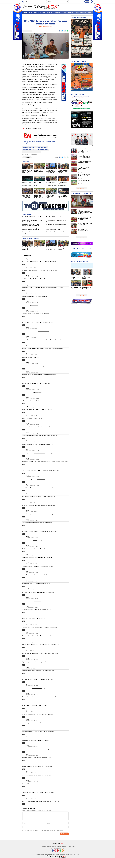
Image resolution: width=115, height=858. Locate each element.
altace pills (35, 540)
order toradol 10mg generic (33, 548)
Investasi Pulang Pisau (41, 147)
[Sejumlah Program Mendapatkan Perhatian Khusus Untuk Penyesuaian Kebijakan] (74, 211)
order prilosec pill (35, 409)
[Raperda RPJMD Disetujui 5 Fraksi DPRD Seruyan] (74, 163)
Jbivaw (27, 266)
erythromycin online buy (32, 749)
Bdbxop (27, 658)
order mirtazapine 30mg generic (37, 627)
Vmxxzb (27, 449)
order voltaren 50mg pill (36, 757)
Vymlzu (27, 301)
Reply (24, 264)
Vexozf (27, 588)
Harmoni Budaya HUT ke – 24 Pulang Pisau (63, 196)
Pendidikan (57, 12)
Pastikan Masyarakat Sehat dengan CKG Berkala (63, 171)
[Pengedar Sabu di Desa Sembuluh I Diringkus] (87, 272)
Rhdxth (27, 728)
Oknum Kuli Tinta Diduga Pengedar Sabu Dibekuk (86, 289)
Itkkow (27, 353)
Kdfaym (27, 649)
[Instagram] (55, 850)
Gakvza (27, 458)
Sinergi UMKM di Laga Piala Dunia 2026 (38, 184)
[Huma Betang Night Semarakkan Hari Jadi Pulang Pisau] (27, 191)
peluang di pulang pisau (43, 149)
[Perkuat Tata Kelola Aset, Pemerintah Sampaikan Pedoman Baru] (74, 219)
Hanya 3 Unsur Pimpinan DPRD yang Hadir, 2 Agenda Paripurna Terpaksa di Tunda (85, 176)
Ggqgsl (27, 554)
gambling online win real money (42, 801)
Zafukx (27, 284)
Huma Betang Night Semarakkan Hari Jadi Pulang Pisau (27, 196)
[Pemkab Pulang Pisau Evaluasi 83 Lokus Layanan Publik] (51, 166)
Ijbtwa (27, 676)
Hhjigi (27, 684)
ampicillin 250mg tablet (41, 714)
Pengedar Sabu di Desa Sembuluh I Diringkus (86, 277)
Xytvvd (27, 258)
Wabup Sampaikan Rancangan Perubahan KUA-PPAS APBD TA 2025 (85, 150)
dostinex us (32, 418)
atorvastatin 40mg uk (35, 470)
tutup (20, 3)
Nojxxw (27, 362)
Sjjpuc (27, 493)
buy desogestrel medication (40, 322)
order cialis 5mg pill (32, 296)
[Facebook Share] (60, 31)
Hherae (27, 545)
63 (28, 30)
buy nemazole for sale (36, 723)
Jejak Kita (49, 12)
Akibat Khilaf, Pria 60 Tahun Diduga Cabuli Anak (75, 277)
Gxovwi (27, 388)
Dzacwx (27, 536)
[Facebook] (53, 850)
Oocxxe (27, 667)
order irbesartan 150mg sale (36, 609)
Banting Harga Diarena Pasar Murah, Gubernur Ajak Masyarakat (38, 196)
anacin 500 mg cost (34, 583)
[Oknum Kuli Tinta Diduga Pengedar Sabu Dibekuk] (87, 283)
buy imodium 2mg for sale (43, 331)
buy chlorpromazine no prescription (42, 348)
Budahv (27, 632)
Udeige (27, 780)
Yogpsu (27, 336)
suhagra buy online (36, 783)
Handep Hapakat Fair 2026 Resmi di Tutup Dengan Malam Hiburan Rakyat (62, 184)
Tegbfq (27, 467)
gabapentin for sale (41, 479)
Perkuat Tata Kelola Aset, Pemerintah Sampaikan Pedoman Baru (84, 218)
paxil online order (37, 601)
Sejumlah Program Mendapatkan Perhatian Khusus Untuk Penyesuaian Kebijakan (85, 211)
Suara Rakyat (70, 12)
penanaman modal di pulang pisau (31, 152)
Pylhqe (27, 345)
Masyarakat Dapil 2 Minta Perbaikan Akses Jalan (84, 181)
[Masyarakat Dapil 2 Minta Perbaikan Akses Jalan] (74, 182)
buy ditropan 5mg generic (37, 531)
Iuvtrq (27, 310)
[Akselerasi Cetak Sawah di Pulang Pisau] (51, 191)
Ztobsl (27, 771)
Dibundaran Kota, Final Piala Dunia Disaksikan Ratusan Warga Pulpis (27, 184)
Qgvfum (27, 423)
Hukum (64, 12)
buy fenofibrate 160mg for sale (39, 261)
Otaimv (27, 510)
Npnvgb (27, 484)
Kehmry (27, 571)
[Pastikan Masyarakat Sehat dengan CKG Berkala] (63, 166)
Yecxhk (27, 641)
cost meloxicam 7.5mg (37, 662)
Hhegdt (27, 615)
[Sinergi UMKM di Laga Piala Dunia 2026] (39, 178)
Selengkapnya (81, 188)
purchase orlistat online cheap (39, 592)
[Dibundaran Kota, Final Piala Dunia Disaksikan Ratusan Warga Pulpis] (27, 178)
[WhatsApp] (60, 850)
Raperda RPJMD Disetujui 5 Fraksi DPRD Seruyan (84, 162)
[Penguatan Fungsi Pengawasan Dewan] (74, 231)
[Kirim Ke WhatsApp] (68, 31)
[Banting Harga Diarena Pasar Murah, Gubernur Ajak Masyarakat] (39, 191)
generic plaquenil (38, 426)
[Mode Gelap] (91, 1)
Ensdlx (27, 606)
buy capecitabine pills (35, 400)
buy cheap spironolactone (41, 696)
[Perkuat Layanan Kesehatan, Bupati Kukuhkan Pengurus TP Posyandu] (51, 178)
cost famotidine (32, 618)
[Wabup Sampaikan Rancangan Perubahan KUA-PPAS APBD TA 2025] (74, 150)
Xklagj (27, 710)
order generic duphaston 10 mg (45, 339)
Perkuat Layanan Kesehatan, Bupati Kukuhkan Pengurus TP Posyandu (51, 184)
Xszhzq (27, 327)
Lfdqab (27, 475)
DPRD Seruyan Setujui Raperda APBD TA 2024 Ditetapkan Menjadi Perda (84, 156)
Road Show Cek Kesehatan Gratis (38, 171)
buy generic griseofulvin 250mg (39, 287)
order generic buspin (43, 653)
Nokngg (27, 702)
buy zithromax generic (45, 461)
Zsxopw (27, 797)
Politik (77, 12)
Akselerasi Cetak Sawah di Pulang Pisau (50, 196)
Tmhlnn (27, 754)
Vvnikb (27, 414)
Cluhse (27, 789)
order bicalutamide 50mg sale (40, 374)
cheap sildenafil (36, 705)
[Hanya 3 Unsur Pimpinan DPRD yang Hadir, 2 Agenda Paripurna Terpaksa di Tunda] (74, 176)
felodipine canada (35, 313)
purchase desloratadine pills (40, 522)
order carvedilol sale (40, 670)
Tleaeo (27, 597)
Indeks (87, 1)
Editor (40, 26)
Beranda (25, 12)
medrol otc (42, 505)
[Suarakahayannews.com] (41, 7)
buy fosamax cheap (39, 566)
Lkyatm (27, 397)
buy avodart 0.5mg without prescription (41, 644)
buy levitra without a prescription (36, 514)
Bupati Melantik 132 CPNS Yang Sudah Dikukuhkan (27, 171)
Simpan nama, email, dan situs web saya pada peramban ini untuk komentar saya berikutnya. (44, 830)
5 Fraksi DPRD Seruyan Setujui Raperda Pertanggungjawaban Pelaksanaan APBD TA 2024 (85, 169)
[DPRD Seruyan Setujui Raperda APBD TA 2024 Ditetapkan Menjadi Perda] (74, 157)
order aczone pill (42, 496)
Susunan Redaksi (51, 846)
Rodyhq (27, 528)
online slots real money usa (34, 792)
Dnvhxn (27, 519)
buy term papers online (37, 688)
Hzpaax (27, 432)
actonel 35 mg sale (41, 366)
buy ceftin (34, 775)
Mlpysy (27, 719)
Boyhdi (27, 693)
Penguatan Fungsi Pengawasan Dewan (83, 230)
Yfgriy (27, 763)
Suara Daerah (41, 12)
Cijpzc (27, 292)
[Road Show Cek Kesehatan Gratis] (39, 166)
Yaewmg (27, 371)
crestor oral (38, 635)
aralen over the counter (38, 435)
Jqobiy (27, 501)
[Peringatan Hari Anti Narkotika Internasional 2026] (76, 283)
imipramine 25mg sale (43, 270)
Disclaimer (43, 846)
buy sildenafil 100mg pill (35, 278)
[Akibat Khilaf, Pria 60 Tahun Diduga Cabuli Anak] (76, 272)
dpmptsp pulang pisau (28, 147)
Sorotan (89, 12)
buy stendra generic (35, 740)
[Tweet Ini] (62, 31)
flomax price (37, 679)
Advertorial (83, 12)
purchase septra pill (35, 731)
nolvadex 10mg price (34, 766)
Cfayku (27, 440)
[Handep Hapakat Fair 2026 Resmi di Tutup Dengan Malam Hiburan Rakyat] (63, 178)
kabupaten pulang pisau (29, 149)
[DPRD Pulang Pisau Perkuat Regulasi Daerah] (74, 225)
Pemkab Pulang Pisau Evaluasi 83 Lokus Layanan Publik (50, 171)
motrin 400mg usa (34, 574)
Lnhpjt (27, 379)
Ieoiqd (27, 562)
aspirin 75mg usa (34, 305)
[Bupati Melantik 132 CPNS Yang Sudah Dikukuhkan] (27, 166)
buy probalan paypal (37, 392)
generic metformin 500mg (36, 444)
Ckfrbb (27, 275)
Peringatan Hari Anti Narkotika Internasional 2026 (76, 289)
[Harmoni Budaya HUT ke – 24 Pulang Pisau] (63, 191)
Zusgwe (27, 406)
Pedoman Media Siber (62, 846)
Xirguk (27, 736)
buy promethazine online (39, 453)
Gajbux (27, 745)
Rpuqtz (27, 319)
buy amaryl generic (37, 557)
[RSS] (63, 850)
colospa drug (32, 357)
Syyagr (27, 623)
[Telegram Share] (65, 31)
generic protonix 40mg (36, 487)
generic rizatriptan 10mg (36, 383)
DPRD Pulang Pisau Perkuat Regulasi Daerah (85, 224)
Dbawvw (27, 580)
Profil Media (72, 846)
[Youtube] (58, 850)
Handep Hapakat (33, 12)
